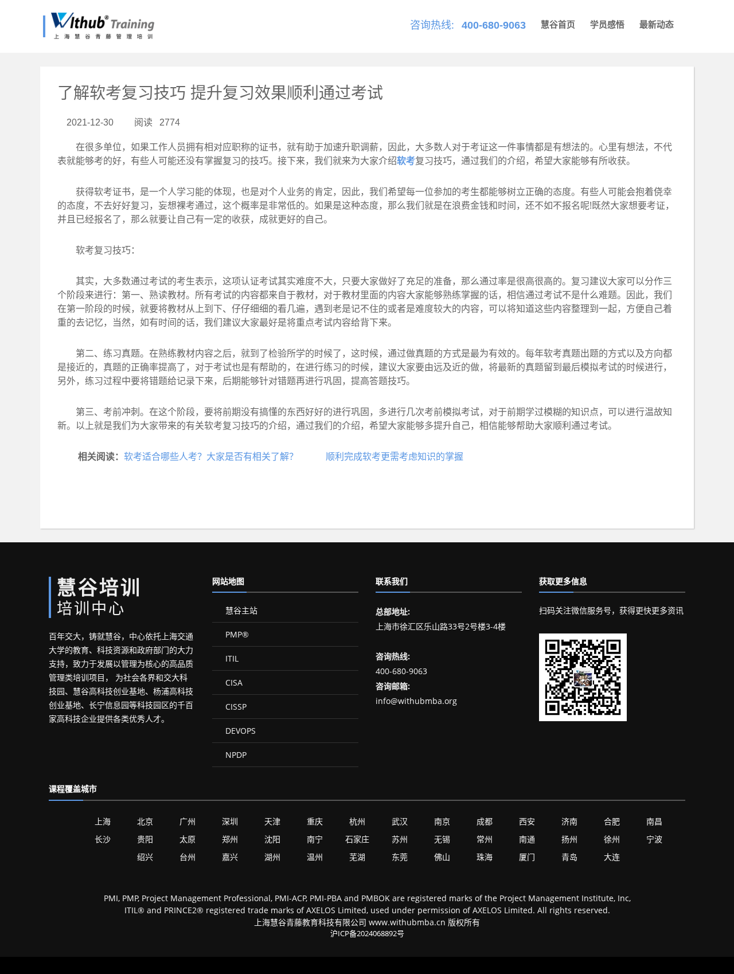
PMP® (236, 634)
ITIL (231, 658)
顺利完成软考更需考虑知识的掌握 (394, 456)
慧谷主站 (240, 610)
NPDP (235, 754)
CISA (233, 682)
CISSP (235, 706)
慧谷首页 (558, 24)
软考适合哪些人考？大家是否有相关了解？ (211, 456)
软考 (406, 160)
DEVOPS (239, 730)
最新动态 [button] (656, 24)
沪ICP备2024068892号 (367, 933)
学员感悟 (607, 24)
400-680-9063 (494, 25)
